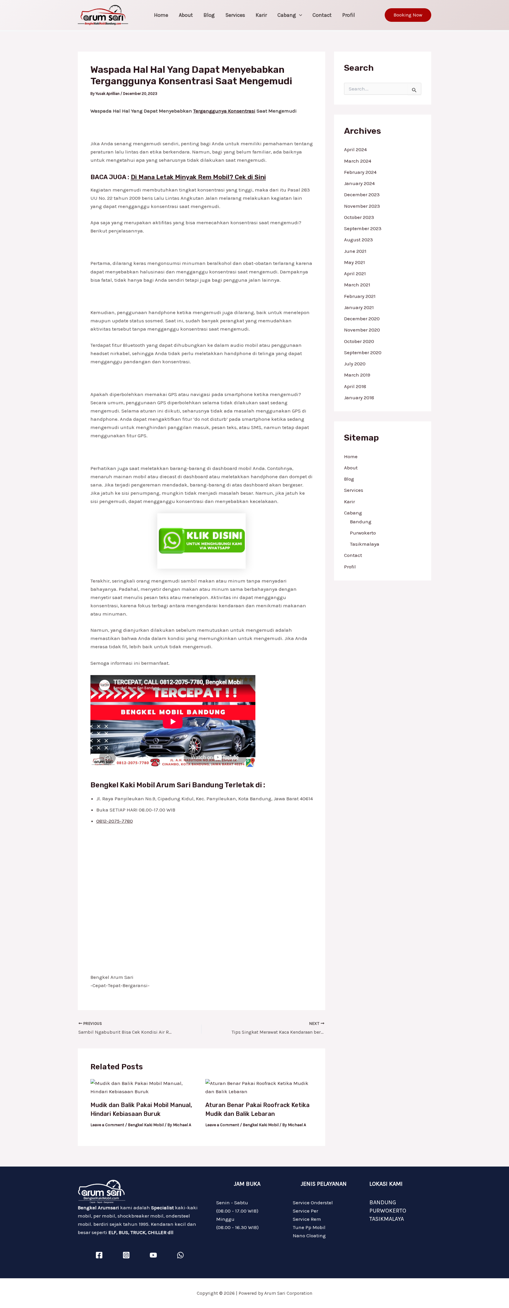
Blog (209, 15)
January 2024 (359, 183)
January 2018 (359, 397)
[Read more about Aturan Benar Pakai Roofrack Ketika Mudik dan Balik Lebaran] (259, 1087)
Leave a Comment (107, 1124)
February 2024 (360, 172)
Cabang (286, 15)
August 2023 (358, 240)
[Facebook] (99, 1255)
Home (161, 15)
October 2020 (359, 341)
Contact (322, 15)
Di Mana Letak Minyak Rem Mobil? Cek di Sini (198, 177)
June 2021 (355, 251)
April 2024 (355, 149)
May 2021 (354, 262)
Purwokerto (363, 533)
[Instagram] (126, 1255)
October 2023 (359, 217)
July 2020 (355, 364)
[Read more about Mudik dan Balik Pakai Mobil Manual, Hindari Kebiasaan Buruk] (144, 1087)
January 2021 (359, 307)
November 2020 (362, 330)
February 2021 (360, 296)
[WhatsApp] (180, 1255)
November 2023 (362, 206)
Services (235, 15)
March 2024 (357, 161)
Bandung (360, 521)
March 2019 (357, 375)
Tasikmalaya (364, 544)
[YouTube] (153, 1255)
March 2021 (357, 285)
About (186, 15)
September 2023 (362, 228)
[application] (299, 15)
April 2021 (355, 273)
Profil (348, 15)
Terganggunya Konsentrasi (224, 111)
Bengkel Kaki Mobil (146, 1124)
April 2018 (355, 386)
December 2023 (362, 194)
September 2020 (362, 352)
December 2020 (362, 318)
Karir (261, 15)
